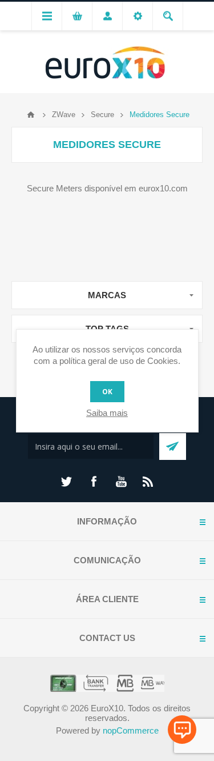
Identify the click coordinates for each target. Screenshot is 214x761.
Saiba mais (107, 413)
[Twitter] (66, 481)
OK (107, 391)
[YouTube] (121, 481)
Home (31, 115)
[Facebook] (93, 481)
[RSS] (148, 481)
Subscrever (172, 446)
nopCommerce (131, 730)
